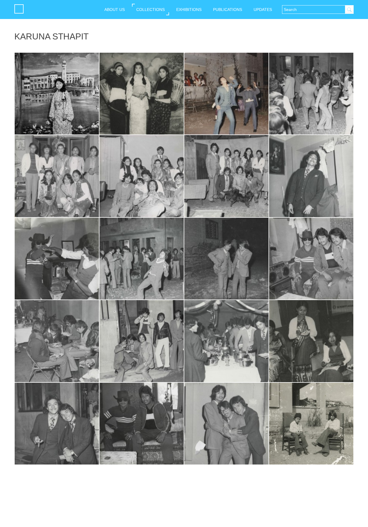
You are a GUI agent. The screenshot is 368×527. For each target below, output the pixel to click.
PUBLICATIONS (227, 9)
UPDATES (263, 9)
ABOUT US (114, 9)
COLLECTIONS (150, 9)
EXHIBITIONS (189, 9)
